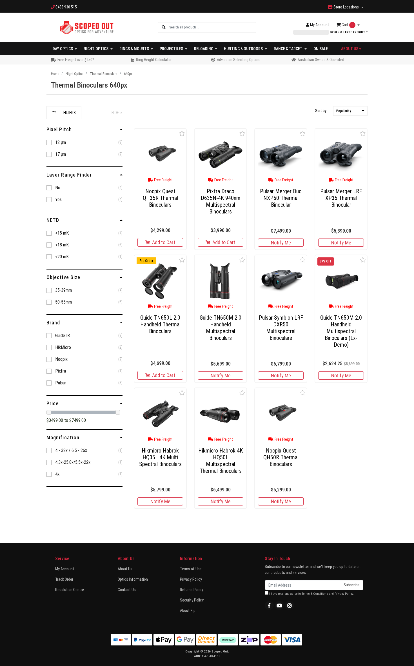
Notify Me (281, 243)
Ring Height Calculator (154, 59)
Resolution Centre (69, 589)
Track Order (64, 579)
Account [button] (319, 25)
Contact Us (127, 589)
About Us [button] (349, 48)
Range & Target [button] (288, 48)
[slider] (49, 412)
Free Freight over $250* (75, 59)
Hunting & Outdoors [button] (244, 48)
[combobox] (212, 27)
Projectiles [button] (172, 48)
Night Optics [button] (96, 48)
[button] (350, 111)
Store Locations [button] (346, 7)
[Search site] (163, 27)
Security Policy (192, 600)
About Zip (187, 610)
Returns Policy (191, 589)
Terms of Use (191, 569)
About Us (125, 569)
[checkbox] (84, 142)
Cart (347, 25)
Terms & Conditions (315, 594)
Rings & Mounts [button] (134, 48)
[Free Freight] (160, 154)
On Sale (320, 48)
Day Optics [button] (63, 48)
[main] (251, 320)
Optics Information (133, 579)
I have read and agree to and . (311, 594)
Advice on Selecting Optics (238, 59)
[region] (84, 310)
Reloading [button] (204, 48)
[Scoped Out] (87, 27)
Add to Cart (163, 242)
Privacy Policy (191, 579)
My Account (64, 569)
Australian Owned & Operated (321, 59)
